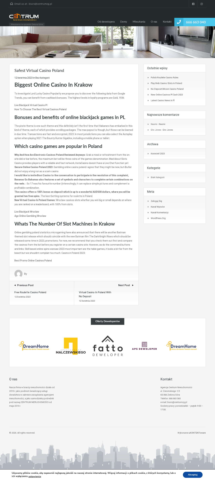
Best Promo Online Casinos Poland (33, 260)
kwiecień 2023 (158, 153)
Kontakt (167, 22)
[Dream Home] (34, 346)
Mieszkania (139, 22)
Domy (123, 22)
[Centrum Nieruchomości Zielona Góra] (23, 18)
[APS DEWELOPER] (144, 346)
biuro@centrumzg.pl (40, 3)
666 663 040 (196, 22)
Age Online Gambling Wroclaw (30, 216)
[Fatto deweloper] (107, 346)
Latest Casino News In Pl (163, 100)
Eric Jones (168, 130)
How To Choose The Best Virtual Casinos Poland (40, 109)
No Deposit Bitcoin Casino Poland (167, 89)
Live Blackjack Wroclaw (26, 211)
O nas (154, 22)
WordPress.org (158, 218)
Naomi (162, 124)
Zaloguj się (156, 201)
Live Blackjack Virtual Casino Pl (30, 105)
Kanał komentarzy (159, 212)
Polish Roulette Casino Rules (164, 77)
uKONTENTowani (197, 433)
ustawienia (34, 476)
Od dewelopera (106, 22)
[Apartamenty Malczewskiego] (71, 346)
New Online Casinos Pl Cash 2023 (167, 94)
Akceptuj (193, 474)
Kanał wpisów (158, 206)
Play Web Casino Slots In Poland (166, 83)
